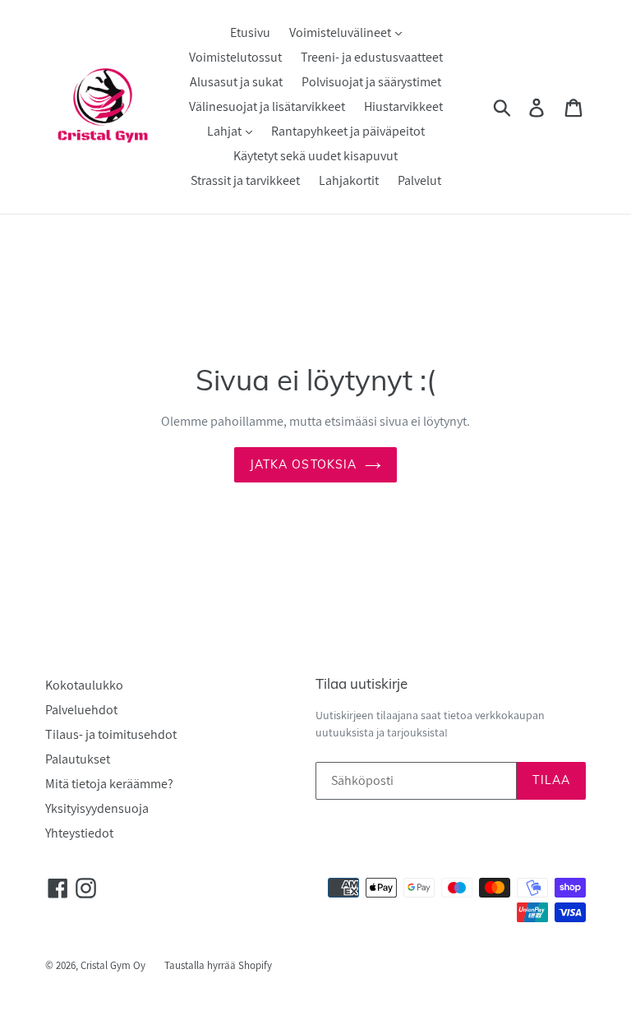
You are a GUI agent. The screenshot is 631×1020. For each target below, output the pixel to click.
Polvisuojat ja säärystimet (371, 81)
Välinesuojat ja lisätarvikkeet (267, 106)
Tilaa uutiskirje (362, 684)
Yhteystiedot (79, 833)
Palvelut (419, 180)
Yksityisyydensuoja (97, 808)
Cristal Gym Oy (114, 965)
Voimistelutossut (235, 57)
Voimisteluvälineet (341, 32)
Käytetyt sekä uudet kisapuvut (315, 155)
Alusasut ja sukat (236, 81)
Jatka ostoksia (303, 464)
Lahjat (225, 131)
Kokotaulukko (84, 685)
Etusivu (250, 32)
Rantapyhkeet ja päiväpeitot (348, 131)
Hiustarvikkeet (403, 106)
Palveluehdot (81, 709)
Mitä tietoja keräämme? (109, 783)
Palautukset (77, 759)
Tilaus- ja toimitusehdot (111, 734)
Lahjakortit (349, 180)
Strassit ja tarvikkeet (245, 180)
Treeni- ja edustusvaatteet (372, 57)
